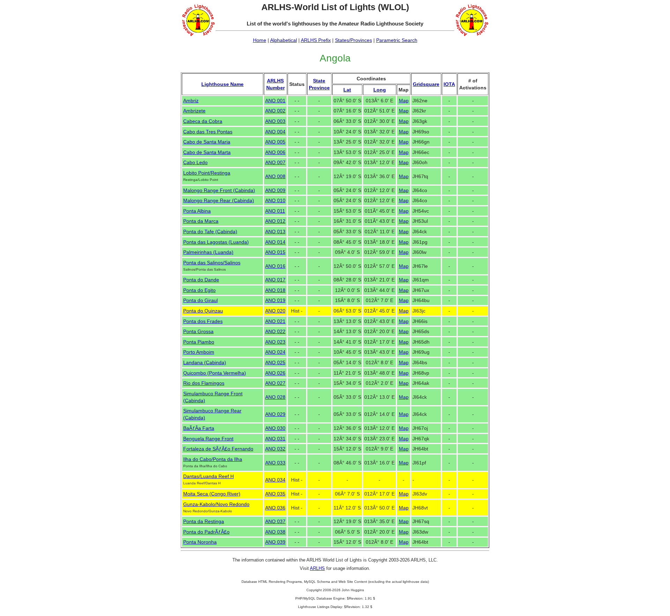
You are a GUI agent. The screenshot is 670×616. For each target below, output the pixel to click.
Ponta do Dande (201, 280)
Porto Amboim (198, 352)
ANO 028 (275, 397)
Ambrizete (194, 110)
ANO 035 (275, 494)
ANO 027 (275, 383)
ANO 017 (275, 280)
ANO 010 (275, 200)
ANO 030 (275, 428)
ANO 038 (275, 532)
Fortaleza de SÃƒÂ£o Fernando (218, 449)
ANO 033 (275, 462)
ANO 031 (275, 438)
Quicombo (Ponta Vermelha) (214, 373)
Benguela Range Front (208, 438)
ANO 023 (275, 342)
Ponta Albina (197, 211)
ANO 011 (275, 211)
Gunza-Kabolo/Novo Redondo (216, 504)
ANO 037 (275, 521)
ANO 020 (275, 311)
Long (379, 90)
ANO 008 (275, 176)
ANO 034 (275, 480)
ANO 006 (275, 152)
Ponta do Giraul (200, 300)
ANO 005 (275, 142)
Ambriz (191, 100)
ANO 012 (275, 221)
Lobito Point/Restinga (206, 173)
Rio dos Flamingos (203, 383)
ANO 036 (275, 508)
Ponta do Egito (199, 290)
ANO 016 (275, 266)
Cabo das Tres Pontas (207, 131)
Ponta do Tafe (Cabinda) (210, 231)
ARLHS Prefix (316, 40)
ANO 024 (275, 352)
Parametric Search (396, 40)
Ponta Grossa (198, 331)
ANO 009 (275, 190)
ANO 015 (275, 252)
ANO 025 (275, 362)
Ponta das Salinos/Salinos (211, 262)
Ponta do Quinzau (203, 311)
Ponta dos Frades (203, 321)
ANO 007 (275, 162)
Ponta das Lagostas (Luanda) (216, 242)
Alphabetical (283, 40)
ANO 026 (275, 373)
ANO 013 (275, 231)
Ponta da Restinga (203, 521)
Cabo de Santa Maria (206, 142)
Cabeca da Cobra (202, 121)
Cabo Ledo (195, 162)
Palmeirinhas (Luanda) (208, 252)
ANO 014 (275, 242)
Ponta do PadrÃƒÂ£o (206, 532)
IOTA (449, 84)
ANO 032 (275, 449)
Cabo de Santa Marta (207, 152)
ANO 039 (275, 542)
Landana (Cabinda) (204, 362)
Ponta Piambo (198, 342)
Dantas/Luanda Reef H (208, 476)
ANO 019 (275, 300)
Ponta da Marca (200, 221)
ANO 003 (275, 121)
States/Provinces (353, 40)
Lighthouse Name (222, 84)
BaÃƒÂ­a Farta (198, 428)
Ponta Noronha (200, 542)
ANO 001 (275, 100)
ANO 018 (275, 290)
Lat (347, 90)
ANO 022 (275, 331)
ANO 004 (275, 131)
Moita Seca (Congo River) (211, 494)
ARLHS (317, 568)
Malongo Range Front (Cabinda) (219, 190)
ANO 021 (275, 321)
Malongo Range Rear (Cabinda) (218, 200)
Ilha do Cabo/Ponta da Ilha (212, 459)
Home (259, 40)
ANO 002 (275, 110)
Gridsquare (426, 84)
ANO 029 (275, 414)
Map (404, 100)
